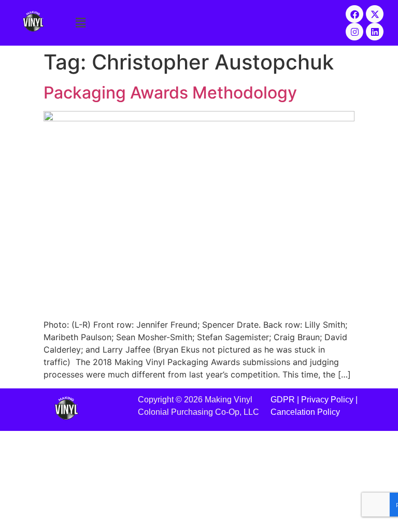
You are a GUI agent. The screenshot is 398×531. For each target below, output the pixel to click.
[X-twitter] (374, 14)
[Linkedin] (374, 31)
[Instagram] (354, 31)
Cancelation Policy (305, 412)
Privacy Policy (327, 399)
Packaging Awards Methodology (170, 92)
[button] (199, 22)
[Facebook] (354, 14)
